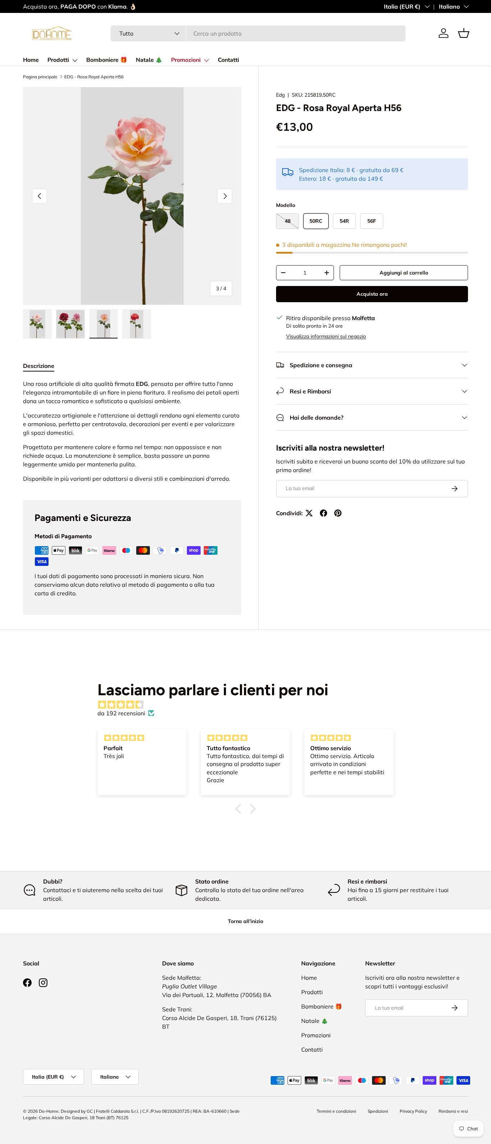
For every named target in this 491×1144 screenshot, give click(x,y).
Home (31, 60)
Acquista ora (372, 294)
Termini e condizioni (336, 1111)
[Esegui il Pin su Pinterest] (338, 513)
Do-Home (49, 1111)
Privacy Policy (413, 1111)
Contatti (228, 60)
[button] (464, 33)
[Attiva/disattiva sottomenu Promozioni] (206, 60)
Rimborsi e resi (453, 1111)
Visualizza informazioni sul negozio (326, 336)
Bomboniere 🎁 (106, 60)
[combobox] (258, 33)
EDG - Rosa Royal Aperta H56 (94, 76)
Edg (280, 95)
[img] (249, 704)
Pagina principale (40, 76)
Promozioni (186, 60)
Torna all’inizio (245, 921)
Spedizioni (378, 1111)
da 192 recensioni (121, 713)
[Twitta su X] (309, 513)
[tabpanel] (132, 431)
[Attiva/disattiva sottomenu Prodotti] (74, 60)
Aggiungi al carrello (404, 272)
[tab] (38, 366)
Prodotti (58, 60)
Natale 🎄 (149, 60)
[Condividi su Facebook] (323, 513)
